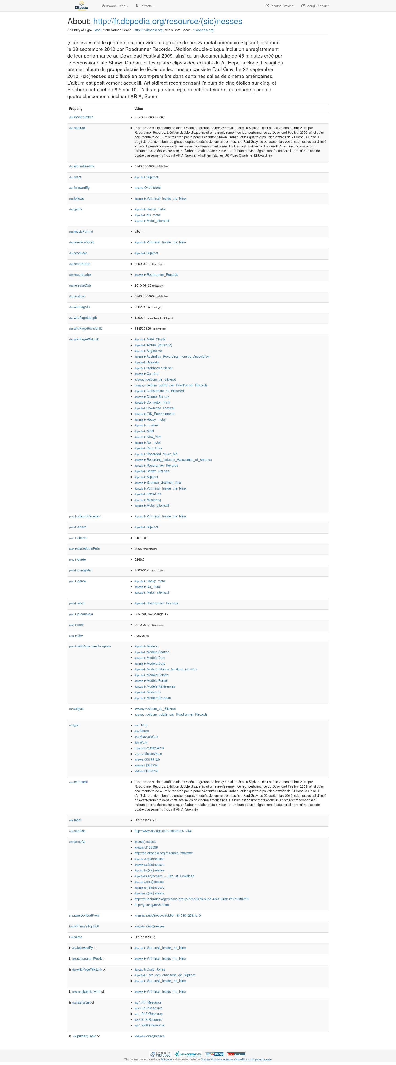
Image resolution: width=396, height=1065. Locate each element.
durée (77, 559)
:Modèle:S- (148, 692)
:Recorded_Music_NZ (156, 453)
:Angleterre (148, 350)
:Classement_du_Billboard (159, 390)
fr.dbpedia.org (203, 30)
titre (76, 635)
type (74, 725)
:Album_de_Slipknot (155, 379)
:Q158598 (146, 847)
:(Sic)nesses (149, 887)
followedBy (79, 187)
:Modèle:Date (150, 657)
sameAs (77, 841)
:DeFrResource (149, 1008)
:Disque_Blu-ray (152, 396)
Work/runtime (81, 117)
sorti (76, 624)
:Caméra (146, 373)
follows (76, 198)
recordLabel (80, 274)
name (75, 937)
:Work (141, 742)
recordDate (79, 263)
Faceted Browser (281, 5)
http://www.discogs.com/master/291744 (163, 830)
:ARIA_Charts (150, 339)
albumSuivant (86, 991)
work (98, 30)
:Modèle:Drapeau (153, 697)
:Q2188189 (147, 759)
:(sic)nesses (145, 841)
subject (76, 708)
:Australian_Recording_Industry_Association (172, 356)
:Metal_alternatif (152, 220)
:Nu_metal (148, 215)
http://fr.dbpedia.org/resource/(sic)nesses (167, 20)
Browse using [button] (115, 5)
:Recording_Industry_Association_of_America (173, 459)
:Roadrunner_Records (156, 274)
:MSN (144, 431)
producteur (81, 613)
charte (78, 537)
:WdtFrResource (149, 1025)
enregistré (80, 570)
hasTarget (81, 1002)
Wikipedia (166, 1059)
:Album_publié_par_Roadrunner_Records (171, 385)
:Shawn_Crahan (152, 471)
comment (78, 781)
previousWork (81, 242)
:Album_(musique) (153, 345)
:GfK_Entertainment (154, 413)
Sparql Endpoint (317, 5)
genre (75, 209)
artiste (77, 527)
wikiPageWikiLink (84, 339)
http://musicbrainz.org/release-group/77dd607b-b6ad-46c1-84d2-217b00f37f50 (192, 898)
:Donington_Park (152, 402)
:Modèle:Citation (152, 652)
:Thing (141, 725)
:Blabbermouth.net (154, 367)
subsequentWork (87, 958)
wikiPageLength (83, 317)
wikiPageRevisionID (85, 328)
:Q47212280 (148, 187)
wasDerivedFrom (84, 915)
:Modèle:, (147, 646)
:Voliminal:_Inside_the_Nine (160, 198)
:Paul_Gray (148, 448)
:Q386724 (146, 765)
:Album (142, 730)
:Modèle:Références (155, 686)
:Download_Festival (154, 408)
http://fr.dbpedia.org (148, 30)
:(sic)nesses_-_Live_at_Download (164, 876)
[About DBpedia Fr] (81, 5)
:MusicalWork (146, 736)
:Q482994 (146, 771)
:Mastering (148, 499)
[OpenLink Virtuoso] (160, 1054)
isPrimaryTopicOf (84, 926)
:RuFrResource (149, 1013)
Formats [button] (146, 5)
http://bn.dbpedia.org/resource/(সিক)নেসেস (163, 853)
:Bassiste (147, 362)
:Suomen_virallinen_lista (158, 482)
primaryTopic (84, 1036)
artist (75, 176)
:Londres (147, 425)
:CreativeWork (149, 748)
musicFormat (81, 231)
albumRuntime (82, 166)
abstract (77, 127)
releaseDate (80, 285)
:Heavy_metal (150, 209)
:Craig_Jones (150, 969)
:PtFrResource (148, 1002)
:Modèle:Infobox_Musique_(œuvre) (166, 669)
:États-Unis (148, 494)
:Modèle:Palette (151, 674)
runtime (77, 296)
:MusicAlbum (148, 753)
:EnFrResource (148, 1019)
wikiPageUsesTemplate (90, 646)
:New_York (148, 436)
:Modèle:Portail (151, 680)
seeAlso (77, 830)
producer (78, 253)
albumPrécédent (85, 516)
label (76, 603)
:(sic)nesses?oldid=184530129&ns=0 (168, 915)
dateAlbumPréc (84, 548)
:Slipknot (146, 176)
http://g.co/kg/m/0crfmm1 (153, 904)
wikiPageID (79, 306)
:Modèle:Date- (150, 663)
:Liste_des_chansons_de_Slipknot (165, 975)
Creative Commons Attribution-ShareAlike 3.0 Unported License (236, 1059)
